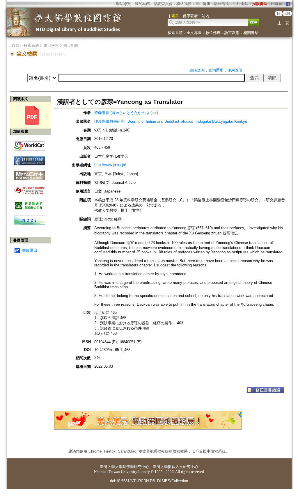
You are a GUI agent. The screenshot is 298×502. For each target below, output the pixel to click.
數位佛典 (213, 33)
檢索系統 (175, 33)
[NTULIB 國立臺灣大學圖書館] (29, 188)
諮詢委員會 (163, 3)
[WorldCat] (29, 144)
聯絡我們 (183, 3)
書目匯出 (29, 250)
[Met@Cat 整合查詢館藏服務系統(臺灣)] (29, 173)
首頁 (15, 45)
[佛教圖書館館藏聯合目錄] (29, 203)
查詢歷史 (216, 70)
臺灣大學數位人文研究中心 (175, 466)
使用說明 (234, 70)
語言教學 (232, 33)
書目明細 (71, 45)
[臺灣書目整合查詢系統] (29, 158)
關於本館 (142, 3)
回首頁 (276, 3)
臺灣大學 (107, 466)
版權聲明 (221, 3)
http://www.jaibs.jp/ (110, 165)
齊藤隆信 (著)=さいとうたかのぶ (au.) (126, 113)
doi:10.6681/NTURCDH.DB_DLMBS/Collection (149, 481)
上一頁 (283, 23)
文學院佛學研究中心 (132, 466)
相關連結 (250, 33)
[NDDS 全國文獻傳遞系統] (29, 223)
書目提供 (202, 3)
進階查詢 (197, 70)
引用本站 (240, 3)
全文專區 (194, 33)
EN (287, 13)
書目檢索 (51, 45)
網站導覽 (123, 3)
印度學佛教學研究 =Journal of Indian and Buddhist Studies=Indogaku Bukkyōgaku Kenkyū (170, 121)
